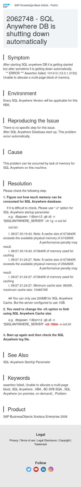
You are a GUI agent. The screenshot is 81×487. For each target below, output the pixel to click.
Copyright (64, 440)
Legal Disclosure (47, 440)
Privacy (14, 440)
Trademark (40, 444)
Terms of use (27, 440)
